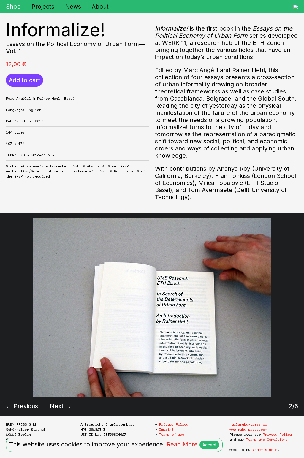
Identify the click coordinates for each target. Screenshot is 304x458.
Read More (182, 444)
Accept (209, 444)
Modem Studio (264, 449)
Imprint (166, 429)
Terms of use (171, 434)
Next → (60, 406)
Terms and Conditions (267, 439)
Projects (42, 6)
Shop (13, 6)
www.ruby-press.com (248, 429)
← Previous (22, 406)
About (100, 6)
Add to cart (24, 80)
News (73, 6)
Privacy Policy (173, 424)
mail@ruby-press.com (249, 424)
